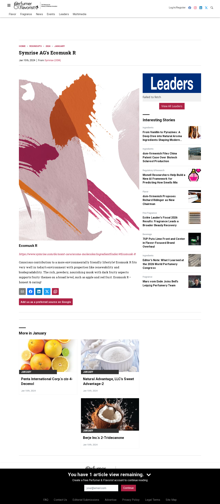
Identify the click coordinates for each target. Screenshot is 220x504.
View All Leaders (172, 106)
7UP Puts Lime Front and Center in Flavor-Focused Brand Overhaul (164, 242)
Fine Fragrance (150, 213)
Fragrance (147, 277)
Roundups (35, 46)
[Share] (30, 291)
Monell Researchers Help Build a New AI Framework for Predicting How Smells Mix (164, 178)
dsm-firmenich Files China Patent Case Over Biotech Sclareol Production (160, 157)
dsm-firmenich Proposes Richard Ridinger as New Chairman (159, 200)
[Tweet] (47, 291)
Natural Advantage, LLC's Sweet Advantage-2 (108, 381)
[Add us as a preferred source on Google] (55, 291)
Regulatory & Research (153, 170)
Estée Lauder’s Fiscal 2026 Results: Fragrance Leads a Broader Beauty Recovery (161, 221)
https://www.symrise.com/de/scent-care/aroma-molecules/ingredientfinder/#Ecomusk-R (77, 254)
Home (22, 46)
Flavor (145, 192)
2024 (48, 46)
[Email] (22, 291)
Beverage (147, 234)
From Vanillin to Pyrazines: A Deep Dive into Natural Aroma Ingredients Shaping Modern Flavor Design (162, 136)
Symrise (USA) (53, 60)
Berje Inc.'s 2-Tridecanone (103, 438)
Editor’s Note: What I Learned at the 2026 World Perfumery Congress (163, 264)
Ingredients (148, 127)
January (59, 46)
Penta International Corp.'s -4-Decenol (47, 381)
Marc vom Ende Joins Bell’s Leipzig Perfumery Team (160, 283)
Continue (128, 488)
